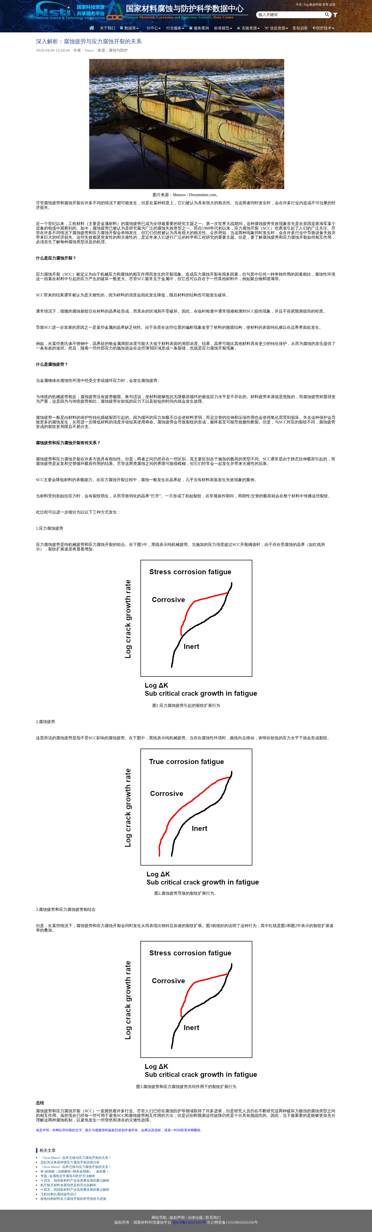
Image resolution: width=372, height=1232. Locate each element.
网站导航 (159, 1218)
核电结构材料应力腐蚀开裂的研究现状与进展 (73, 1199)
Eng (306, 4)
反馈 (332, 4)
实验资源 (249, 28)
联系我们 (213, 1218)
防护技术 (324, 28)
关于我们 (107, 28)
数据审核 (315, 4)
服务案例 (201, 28)
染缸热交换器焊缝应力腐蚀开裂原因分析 (70, 1162)
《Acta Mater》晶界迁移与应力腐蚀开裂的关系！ (76, 1158)
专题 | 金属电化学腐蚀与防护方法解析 (67, 1176)
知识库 (302, 28)
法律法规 (195, 1218)
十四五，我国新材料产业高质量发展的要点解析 (75, 1180)
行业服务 (173, 28)
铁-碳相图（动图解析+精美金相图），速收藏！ (74, 1171)
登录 (325, 4)
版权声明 (177, 1218)
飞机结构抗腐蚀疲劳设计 (58, 1194)
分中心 (152, 28)
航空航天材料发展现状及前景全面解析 (68, 1185)
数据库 (129, 28)
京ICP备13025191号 (189, 1222)
